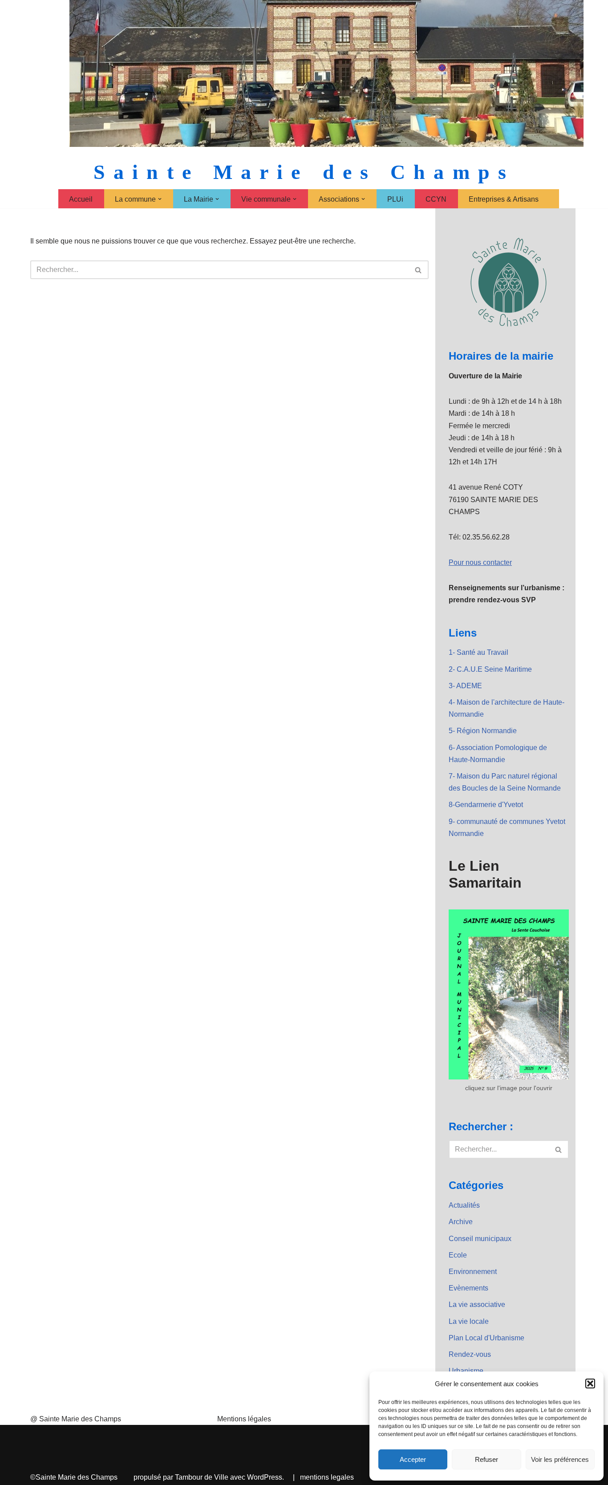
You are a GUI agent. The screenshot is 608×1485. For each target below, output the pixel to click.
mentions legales (327, 1477)
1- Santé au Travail (478, 652)
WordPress (264, 1477)
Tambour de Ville (201, 1477)
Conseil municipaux (480, 1238)
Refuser (486, 1459)
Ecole (458, 1255)
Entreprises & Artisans (504, 199)
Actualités (464, 1205)
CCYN (436, 199)
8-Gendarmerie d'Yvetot (486, 804)
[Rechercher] (419, 269)
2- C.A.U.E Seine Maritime (490, 669)
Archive (461, 1221)
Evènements (468, 1288)
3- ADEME (465, 686)
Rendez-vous (470, 1354)
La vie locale (469, 1321)
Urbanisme (466, 1371)
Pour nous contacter (480, 562)
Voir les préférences (560, 1459)
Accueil (81, 199)
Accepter (413, 1459)
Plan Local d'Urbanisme (486, 1338)
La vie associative (477, 1304)
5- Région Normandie (483, 730)
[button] (590, 1383)
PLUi (395, 199)
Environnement (473, 1271)
